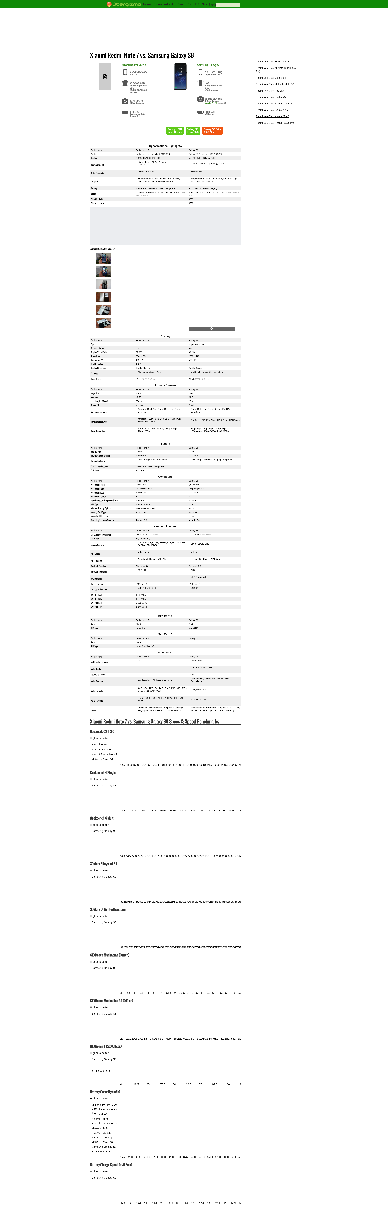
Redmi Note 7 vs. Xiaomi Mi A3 (272, 116)
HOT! (196, 4)
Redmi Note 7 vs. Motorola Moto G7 (275, 84)
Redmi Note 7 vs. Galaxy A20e (272, 110)
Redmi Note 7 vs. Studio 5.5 (271, 97)
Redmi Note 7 (138, 65)
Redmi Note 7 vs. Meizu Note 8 (272, 61)
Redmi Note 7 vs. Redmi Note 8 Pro (275, 123)
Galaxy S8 (214, 65)
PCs (189, 4)
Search (212, 4)
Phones (181, 4)
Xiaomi (126, 65)
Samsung (202, 65)
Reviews (147, 4)
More (204, 4)
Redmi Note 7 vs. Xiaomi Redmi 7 (274, 103)
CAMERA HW (211, 103)
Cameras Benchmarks (164, 4)
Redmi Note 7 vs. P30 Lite (270, 90)
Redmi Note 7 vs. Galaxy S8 (271, 78)
